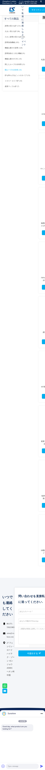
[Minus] (41, 713)
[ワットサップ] (7, 688)
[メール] (7, 693)
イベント (24, 43)
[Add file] (3, 766)
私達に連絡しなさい (23, 25)
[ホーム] (12, 10)
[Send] (42, 766)
